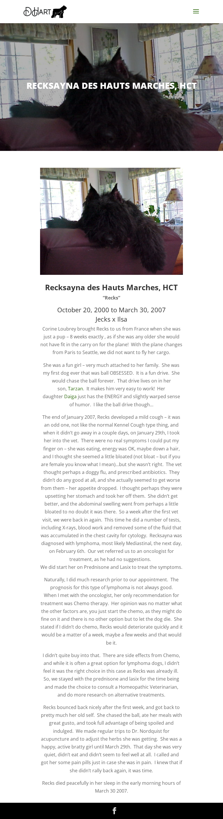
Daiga (70, 396)
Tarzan (75, 388)
